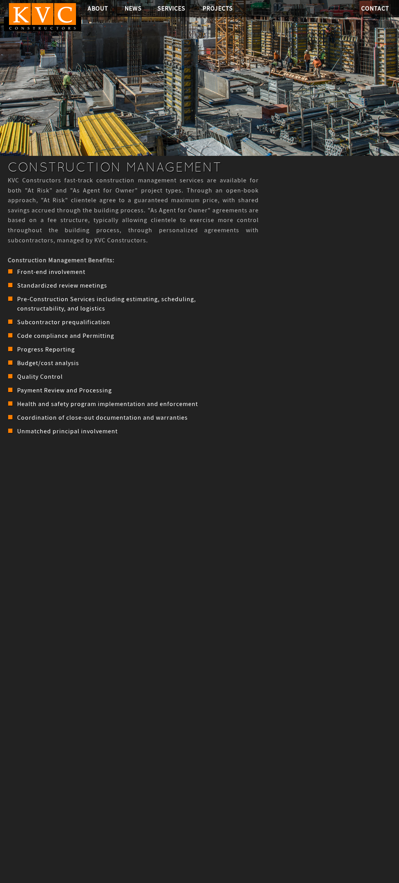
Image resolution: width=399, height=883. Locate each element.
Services (171, 8)
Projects (218, 8)
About (98, 8)
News (133, 8)
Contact (375, 8)
